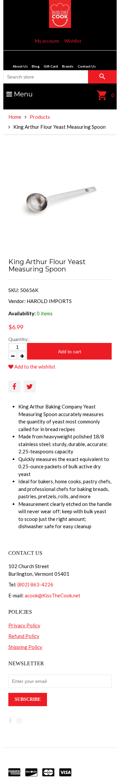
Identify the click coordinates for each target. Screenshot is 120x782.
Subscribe (28, 699)
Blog (36, 66)
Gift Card (51, 66)
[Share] (14, 386)
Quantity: (18, 339)
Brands (67, 66)
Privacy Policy (24, 625)
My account (47, 41)
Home (14, 117)
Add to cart (69, 351)
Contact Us (87, 66)
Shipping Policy (25, 647)
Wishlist (72, 41)
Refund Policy (23, 636)
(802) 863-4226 (35, 584)
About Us (20, 66)
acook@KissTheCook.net (52, 595)
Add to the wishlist (34, 367)
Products (40, 117)
